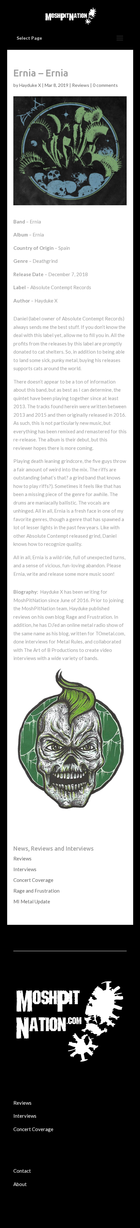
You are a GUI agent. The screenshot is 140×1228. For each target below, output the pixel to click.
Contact (22, 1171)
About (20, 1184)
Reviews (80, 85)
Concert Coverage (33, 880)
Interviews (24, 869)
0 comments (105, 85)
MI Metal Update (31, 901)
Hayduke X (30, 85)
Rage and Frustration (36, 891)
